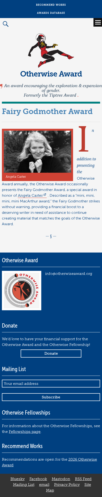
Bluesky (17, 479)
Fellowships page (25, 432)
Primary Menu (97, 22)
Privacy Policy (67, 485)
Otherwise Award (51, 74)
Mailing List (23, 485)
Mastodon (61, 479)
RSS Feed (83, 479)
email (44, 485)
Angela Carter (30, 195)
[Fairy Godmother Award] (37, 171)
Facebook (38, 479)
